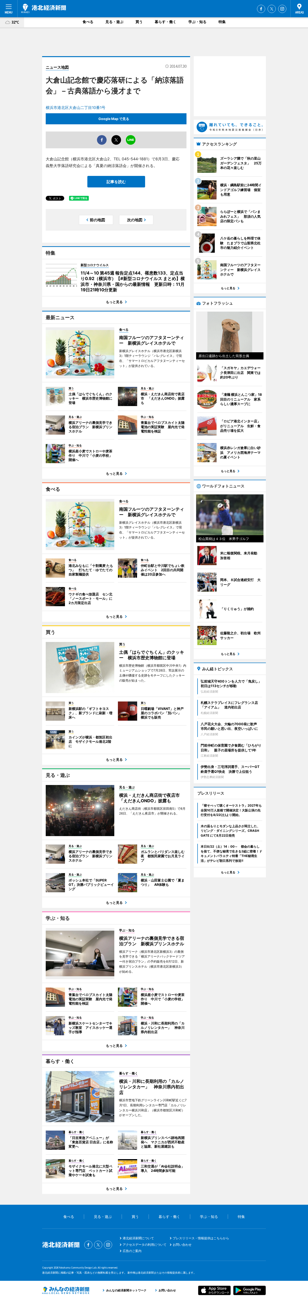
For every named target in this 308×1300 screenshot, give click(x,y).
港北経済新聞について (138, 1238)
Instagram (282, 9)
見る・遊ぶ (114, 21)
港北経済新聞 (43, 8)
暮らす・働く (165, 21)
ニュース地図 (57, 67)
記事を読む (116, 181)
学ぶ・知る (197, 21)
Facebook (261, 9)
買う (139, 21)
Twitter (272, 9)
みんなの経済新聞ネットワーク (65, 1290)
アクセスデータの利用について (145, 1244)
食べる (88, 21)
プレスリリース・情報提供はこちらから (201, 1238)
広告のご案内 (132, 1251)
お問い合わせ (182, 1244)
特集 (222, 21)
